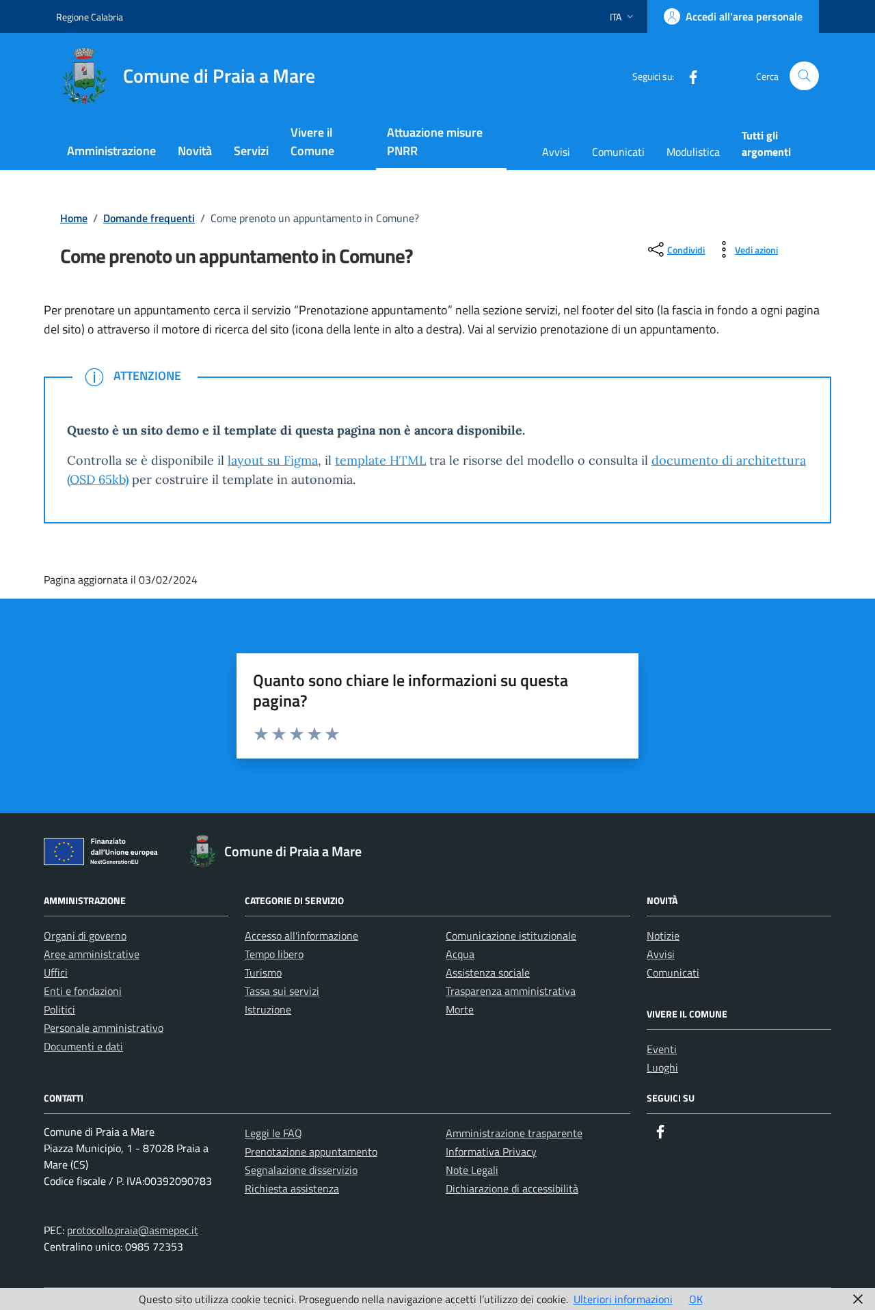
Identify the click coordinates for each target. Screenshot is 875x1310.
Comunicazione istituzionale (511, 935)
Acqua (460, 954)
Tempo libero (274, 954)
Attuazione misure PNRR (435, 141)
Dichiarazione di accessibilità (512, 1188)
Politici (59, 1009)
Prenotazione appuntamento (311, 1151)
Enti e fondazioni (83, 991)
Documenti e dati (83, 1046)
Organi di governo (85, 935)
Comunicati (618, 152)
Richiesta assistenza (292, 1188)
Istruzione (268, 1009)
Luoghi (662, 1067)
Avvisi (556, 152)
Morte (460, 1009)
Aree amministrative (91, 954)
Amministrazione (111, 150)
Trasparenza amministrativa (511, 991)
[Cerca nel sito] (804, 76)
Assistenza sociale (488, 972)
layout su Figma (273, 460)
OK (696, 1299)
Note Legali (472, 1170)
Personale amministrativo (103, 1028)
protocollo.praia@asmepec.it (132, 1230)
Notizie (663, 935)
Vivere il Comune (312, 141)
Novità (195, 150)
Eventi (662, 1049)
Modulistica (693, 152)
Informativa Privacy (491, 1151)
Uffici (56, 972)
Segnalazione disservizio (301, 1170)
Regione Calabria (89, 17)
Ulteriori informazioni (623, 1299)
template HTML (380, 460)
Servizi (251, 150)
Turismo (263, 972)
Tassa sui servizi (282, 991)
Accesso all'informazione (301, 935)
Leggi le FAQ (273, 1133)
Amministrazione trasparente (514, 1133)
